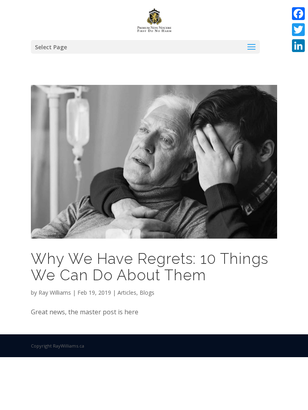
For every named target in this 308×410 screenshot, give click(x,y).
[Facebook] (298, 14)
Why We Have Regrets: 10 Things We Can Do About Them (149, 267)
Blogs (147, 292)
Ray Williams (54, 292)
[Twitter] (298, 30)
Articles (127, 292)
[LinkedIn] (298, 46)
